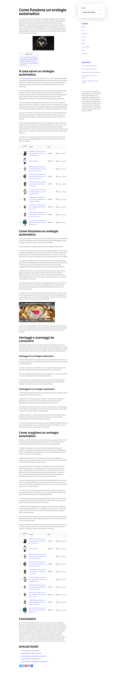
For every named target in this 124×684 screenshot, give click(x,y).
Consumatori (84, 33)
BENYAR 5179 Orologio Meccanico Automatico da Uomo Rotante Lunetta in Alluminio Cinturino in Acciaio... (37, 176)
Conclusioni (23, 65)
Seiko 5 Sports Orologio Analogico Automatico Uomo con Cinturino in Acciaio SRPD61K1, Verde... (37, 222)
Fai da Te (84, 37)
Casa (83, 30)
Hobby (83, 43)
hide (31, 54)
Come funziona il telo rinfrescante (89, 65)
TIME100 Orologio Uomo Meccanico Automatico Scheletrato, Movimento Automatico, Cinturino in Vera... (37, 214)
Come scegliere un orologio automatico (29, 63)
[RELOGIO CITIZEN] (25, 161)
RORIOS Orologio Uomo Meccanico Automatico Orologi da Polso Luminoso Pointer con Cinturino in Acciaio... (37, 168)
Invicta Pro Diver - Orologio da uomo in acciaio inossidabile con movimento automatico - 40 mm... (37, 207)
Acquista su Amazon (62, 153)
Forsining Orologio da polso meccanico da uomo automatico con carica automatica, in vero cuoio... (37, 184)
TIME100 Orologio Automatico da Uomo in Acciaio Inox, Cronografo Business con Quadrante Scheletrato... (37, 199)
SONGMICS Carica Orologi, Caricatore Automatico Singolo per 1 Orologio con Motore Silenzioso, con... (37, 153)
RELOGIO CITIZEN (33, 161)
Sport (83, 50)
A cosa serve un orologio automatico (28, 57)
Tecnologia (84, 53)
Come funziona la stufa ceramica (89, 69)
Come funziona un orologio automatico (29, 59)
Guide (83, 40)
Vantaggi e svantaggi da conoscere (28, 61)
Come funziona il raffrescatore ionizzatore (91, 72)
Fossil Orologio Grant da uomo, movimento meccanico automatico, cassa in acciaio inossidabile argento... (37, 191)
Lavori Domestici (85, 47)
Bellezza (84, 27)
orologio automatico (26, 78)
